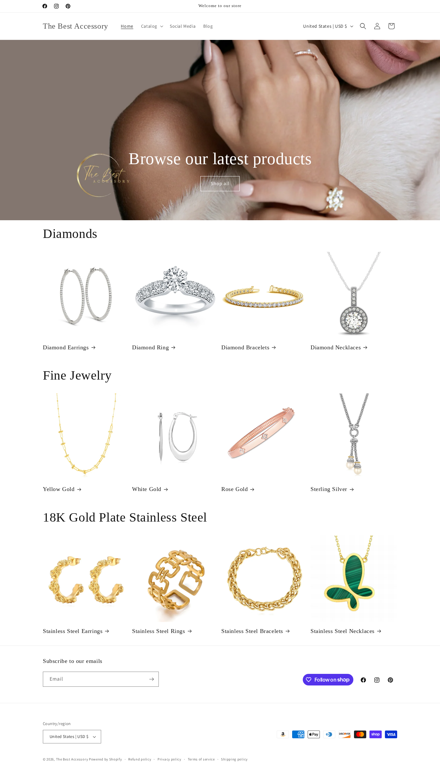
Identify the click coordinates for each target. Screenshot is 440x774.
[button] (151, 26)
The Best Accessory (72, 759)
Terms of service (201, 759)
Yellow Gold (59, 489)
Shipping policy (234, 759)
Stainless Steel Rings (158, 631)
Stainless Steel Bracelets (252, 631)
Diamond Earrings (66, 347)
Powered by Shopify (105, 759)
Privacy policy (169, 759)
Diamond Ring (150, 347)
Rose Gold (234, 489)
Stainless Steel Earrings (72, 631)
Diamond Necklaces (336, 347)
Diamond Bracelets (245, 347)
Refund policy (139, 759)
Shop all (219, 184)
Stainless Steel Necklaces (343, 631)
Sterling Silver (329, 489)
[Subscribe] (151, 679)
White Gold (146, 489)
